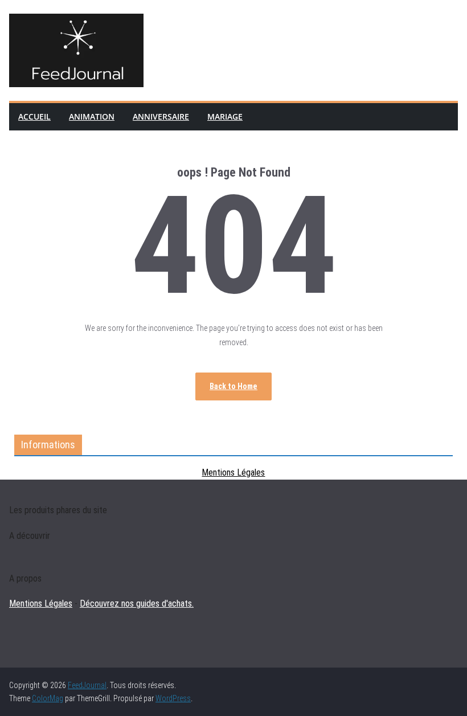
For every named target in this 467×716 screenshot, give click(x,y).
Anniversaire (161, 116)
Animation (91, 116)
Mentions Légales (233, 472)
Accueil (34, 116)
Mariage (225, 116)
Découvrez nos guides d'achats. (137, 603)
